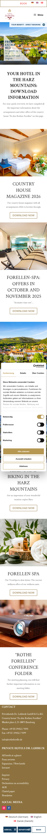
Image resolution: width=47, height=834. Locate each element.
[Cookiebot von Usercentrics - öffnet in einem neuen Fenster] (33, 366)
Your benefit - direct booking (25, 24)
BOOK (23, 3)
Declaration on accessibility (15, 783)
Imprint (6, 775)
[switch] (40, 425)
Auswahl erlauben (23, 459)
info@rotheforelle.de (12, 739)
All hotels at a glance (11, 755)
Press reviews (8, 759)
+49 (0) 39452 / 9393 (18, 729)
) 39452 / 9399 (19, 733)
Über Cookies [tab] (38, 373)
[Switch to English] (37, 2)
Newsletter (7, 795)
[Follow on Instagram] (4, 808)
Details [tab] (23, 373)
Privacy (5, 779)
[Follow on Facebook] (9, 808)
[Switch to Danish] (42, 2)
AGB (4, 787)
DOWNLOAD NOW (23, 215)
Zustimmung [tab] (8, 373)
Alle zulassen (23, 451)
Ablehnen (23, 466)
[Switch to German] (32, 2)
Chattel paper (8, 791)
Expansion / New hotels (13, 763)
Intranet (6, 767)
